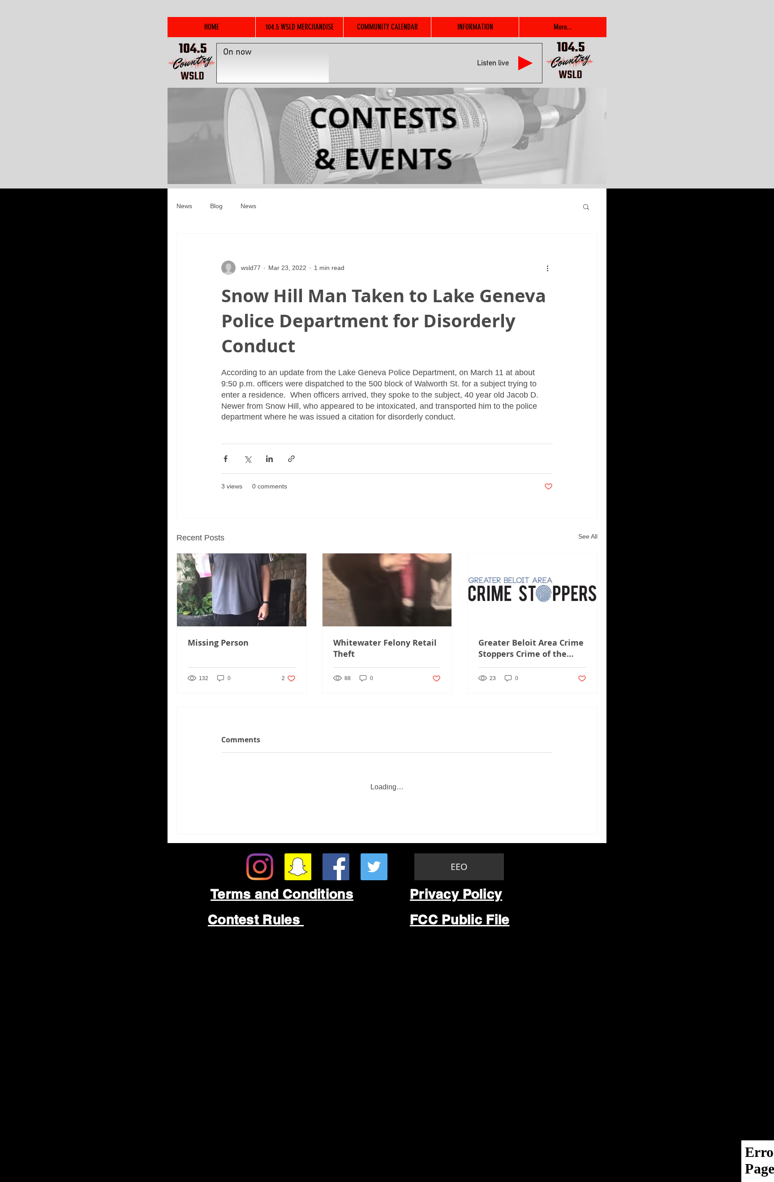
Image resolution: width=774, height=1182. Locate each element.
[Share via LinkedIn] (269, 458)
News (184, 206)
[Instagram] (259, 858)
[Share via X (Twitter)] (247, 458)
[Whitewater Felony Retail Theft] (387, 589)
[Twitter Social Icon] (374, 858)
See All (588, 536)
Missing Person (218, 642)
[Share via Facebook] (225, 458)
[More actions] (547, 267)
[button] (586, 206)
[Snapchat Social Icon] (297, 858)
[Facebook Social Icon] (335, 858)
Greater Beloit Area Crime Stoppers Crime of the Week (531, 648)
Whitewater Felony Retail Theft (385, 648)
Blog (216, 206)
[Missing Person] (241, 589)
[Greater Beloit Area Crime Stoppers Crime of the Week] (532, 589)
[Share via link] (291, 458)
